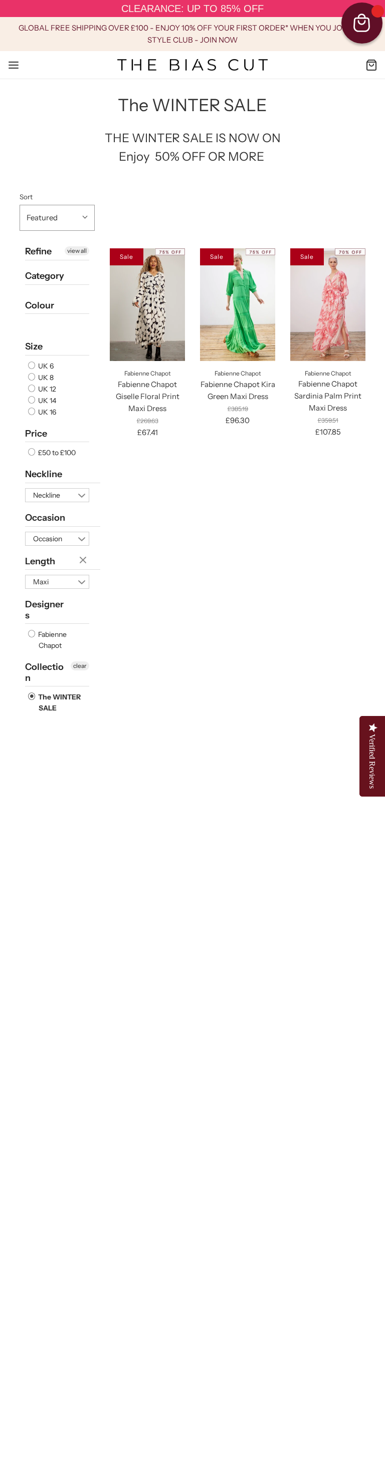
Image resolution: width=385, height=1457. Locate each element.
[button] (57, 218)
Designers (44, 610)
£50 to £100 (56, 452)
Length (40, 561)
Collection (44, 672)
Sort (26, 197)
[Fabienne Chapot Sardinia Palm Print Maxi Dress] (327, 304)
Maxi (41, 581)
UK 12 (46, 389)
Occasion (45, 517)
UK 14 (46, 400)
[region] (192, 9)
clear (84, 561)
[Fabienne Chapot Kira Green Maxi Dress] (237, 304)
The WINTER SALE (59, 702)
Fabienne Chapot (52, 640)
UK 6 (45, 366)
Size (34, 346)
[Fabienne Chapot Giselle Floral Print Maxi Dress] (147, 304)
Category (44, 275)
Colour (39, 305)
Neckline (43, 474)
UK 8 (45, 377)
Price (36, 433)
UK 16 (46, 412)
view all (77, 250)
